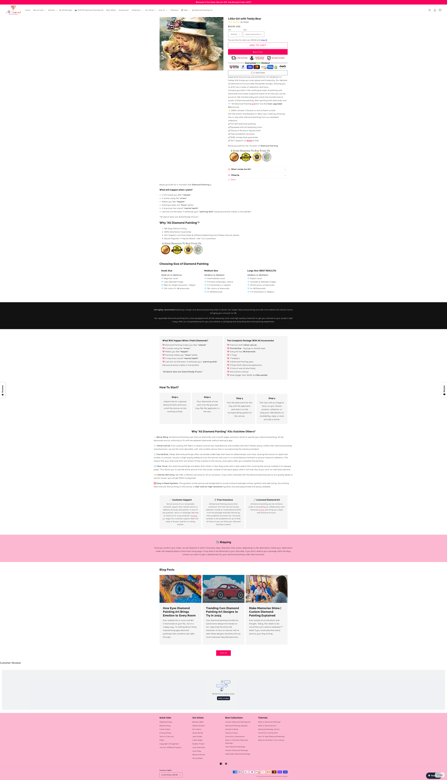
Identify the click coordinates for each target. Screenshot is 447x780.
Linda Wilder (197, 740)
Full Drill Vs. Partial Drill (268, 733)
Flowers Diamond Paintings (236, 750)
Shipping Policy (165, 722)
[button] (429, 10)
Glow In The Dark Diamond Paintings (236, 741)
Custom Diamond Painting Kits (238, 722)
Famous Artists (231, 733)
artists (262, 510)
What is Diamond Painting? (269, 722)
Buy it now (258, 52)
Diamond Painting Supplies (236, 726)
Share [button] (233, 180)
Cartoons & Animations (235, 736)
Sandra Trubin (198, 744)
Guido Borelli (197, 733)
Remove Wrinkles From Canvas (271, 740)
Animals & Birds (231, 729)
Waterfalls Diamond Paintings (237, 754)
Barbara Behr (198, 722)
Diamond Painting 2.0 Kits (269, 729)
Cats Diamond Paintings (235, 747)
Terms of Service (166, 736)
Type (245, 30)
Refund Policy (165, 726)
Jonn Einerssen (198, 747)
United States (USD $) (169, 775)
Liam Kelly (196, 751)
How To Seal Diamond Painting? (271, 736)
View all (223, 653)
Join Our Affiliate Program (170, 747)
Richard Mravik (198, 755)
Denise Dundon (198, 726)
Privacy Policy (165, 733)
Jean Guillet (197, 736)
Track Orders (165, 729)
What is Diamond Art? (267, 726)
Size (229, 30)
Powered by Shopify (281, 776)
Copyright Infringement (169, 744)
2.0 (253, 104)
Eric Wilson (196, 729)
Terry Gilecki (197, 758)
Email (249, 140)
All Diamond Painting (268, 776)
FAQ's (161, 740)
